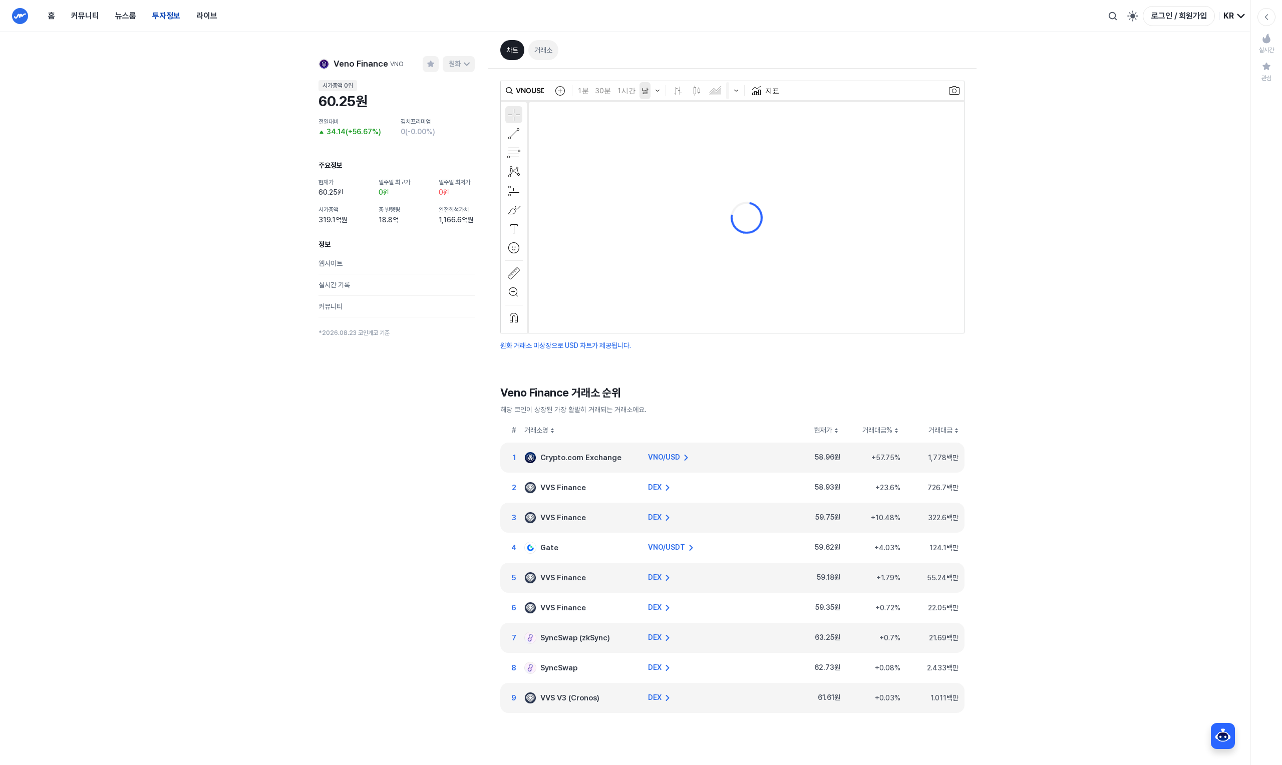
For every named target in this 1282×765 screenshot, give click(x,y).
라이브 (206, 16)
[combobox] (1234, 16)
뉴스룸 (125, 16)
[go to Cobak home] (20, 16)
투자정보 (166, 16)
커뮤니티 (85, 16)
